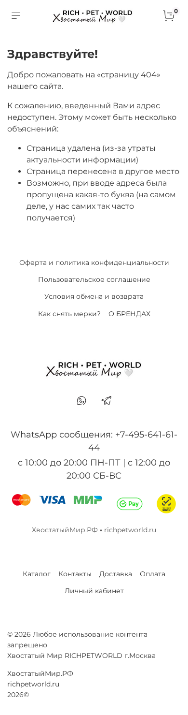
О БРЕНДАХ (129, 313)
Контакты (75, 573)
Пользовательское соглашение (94, 279)
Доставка (115, 573)
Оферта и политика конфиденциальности (94, 262)
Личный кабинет (94, 590)
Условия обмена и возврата (94, 296)
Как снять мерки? (69, 313)
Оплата (152, 573)
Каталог (37, 573)
